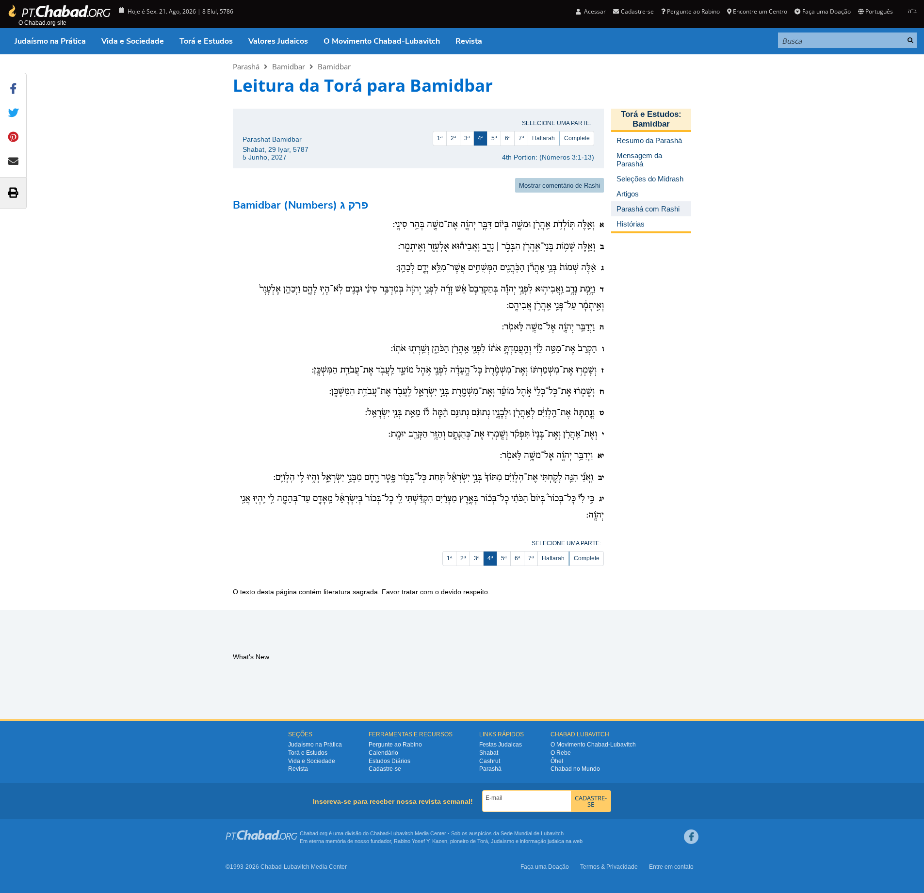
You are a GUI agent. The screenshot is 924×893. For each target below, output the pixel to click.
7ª (521, 138)
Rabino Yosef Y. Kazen (420, 841)
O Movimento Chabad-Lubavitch (382, 41)
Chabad (379, 833)
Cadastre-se (385, 768)
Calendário (383, 752)
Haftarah (543, 138)
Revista (468, 41)
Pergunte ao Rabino (693, 11)
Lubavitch (401, 833)
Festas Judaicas (500, 744)
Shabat (488, 752)
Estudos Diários (389, 761)
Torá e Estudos (206, 41)
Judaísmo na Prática (50, 41)
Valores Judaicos (278, 41)
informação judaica (542, 841)
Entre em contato (671, 866)
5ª (494, 138)
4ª (480, 138)
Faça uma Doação (826, 11)
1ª (439, 138)
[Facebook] (691, 836)
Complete (577, 138)
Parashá (246, 66)
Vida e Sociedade (132, 41)
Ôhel (557, 761)
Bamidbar (288, 66)
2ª (453, 138)
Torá (482, 841)
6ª (507, 138)
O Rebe (561, 752)
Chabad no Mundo (575, 768)
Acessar (594, 11)
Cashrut (489, 761)
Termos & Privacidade (609, 866)
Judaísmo (502, 841)
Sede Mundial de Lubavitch (532, 833)
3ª (467, 138)
